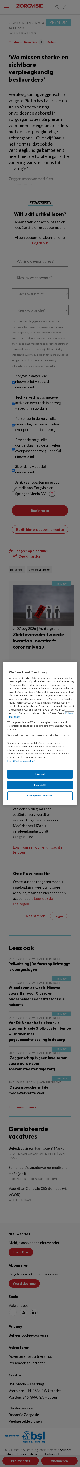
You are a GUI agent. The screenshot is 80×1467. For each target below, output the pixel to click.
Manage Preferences (40, 795)
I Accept (40, 774)
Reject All (40, 784)
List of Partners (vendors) (21, 761)
